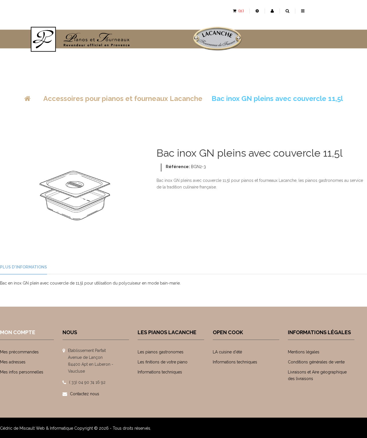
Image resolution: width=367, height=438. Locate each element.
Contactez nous (84, 394)
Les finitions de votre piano (163, 362)
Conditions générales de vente (316, 362)
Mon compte (17, 332)
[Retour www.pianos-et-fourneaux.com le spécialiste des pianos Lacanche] (27, 98)
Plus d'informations (23, 267)
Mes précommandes (19, 352)
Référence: (178, 166)
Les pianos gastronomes (161, 352)
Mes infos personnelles (21, 372)
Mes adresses (13, 362)
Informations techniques (160, 372)
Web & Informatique (54, 428)
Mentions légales (303, 352)
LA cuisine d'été (227, 352)
